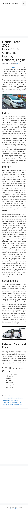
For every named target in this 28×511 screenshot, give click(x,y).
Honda (10, 396)
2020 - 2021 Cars (10, 4)
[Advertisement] (14, 22)
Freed (5, 396)
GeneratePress (14, 508)
